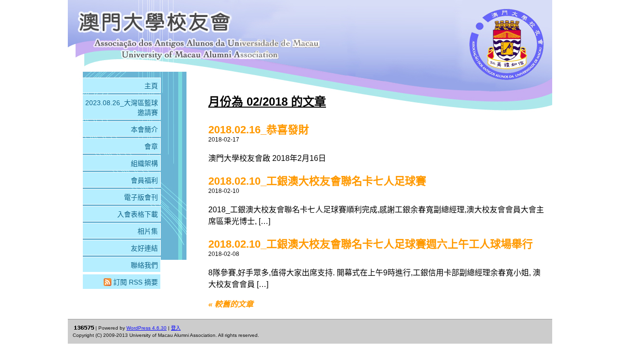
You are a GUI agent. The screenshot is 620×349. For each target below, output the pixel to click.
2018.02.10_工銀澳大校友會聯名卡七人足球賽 (317, 181)
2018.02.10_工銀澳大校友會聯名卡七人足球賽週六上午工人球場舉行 (370, 244)
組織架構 (144, 163)
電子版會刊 (141, 197)
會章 (151, 146)
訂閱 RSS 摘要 (135, 282)
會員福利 (144, 180)
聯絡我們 (144, 265)
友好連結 (144, 248)
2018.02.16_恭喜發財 (258, 130)
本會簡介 (144, 129)
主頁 (151, 86)
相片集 (148, 231)
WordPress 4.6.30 (146, 328)
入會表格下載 (137, 214)
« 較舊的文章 (230, 304)
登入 (176, 328)
